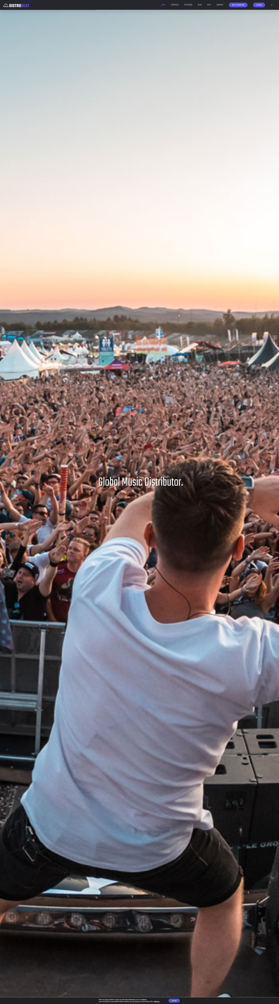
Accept (174, 1001)
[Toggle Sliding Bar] (272, 5)
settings (156, 1002)
